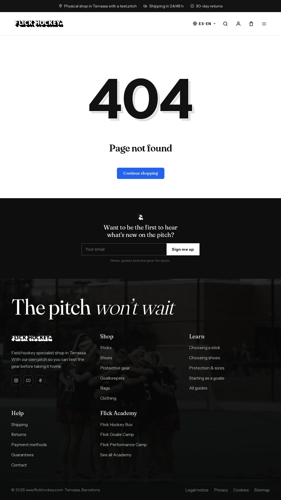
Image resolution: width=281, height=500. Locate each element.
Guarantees (22, 454)
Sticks (106, 347)
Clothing (108, 398)
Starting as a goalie (206, 378)
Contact (19, 465)
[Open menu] (264, 23)
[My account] (238, 23)
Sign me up (183, 249)
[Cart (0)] (251, 23)
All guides (198, 388)
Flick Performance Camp (123, 444)
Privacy (221, 490)
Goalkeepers (112, 378)
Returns (18, 434)
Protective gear (115, 368)
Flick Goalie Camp (117, 434)
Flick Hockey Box (116, 424)
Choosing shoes (204, 357)
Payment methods (29, 444)
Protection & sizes (206, 368)
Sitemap (262, 490)
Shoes (106, 357)
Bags (105, 388)
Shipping (19, 424)
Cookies (241, 490)
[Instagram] (16, 380)
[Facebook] (40, 380)
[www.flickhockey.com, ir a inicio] (39, 23)
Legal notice (197, 490)
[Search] (225, 23)
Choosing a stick (204, 347)
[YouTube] (28, 380)
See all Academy (115, 454)
